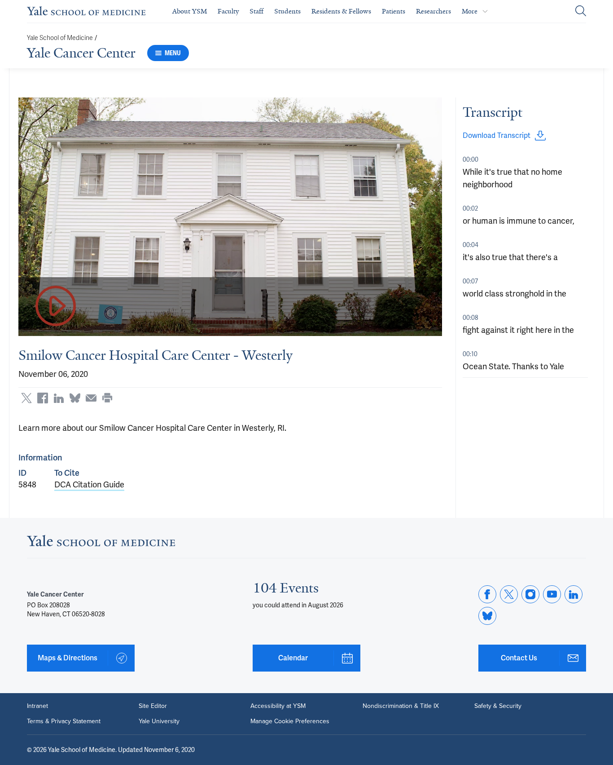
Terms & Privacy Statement (64, 721)
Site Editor (153, 706)
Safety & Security (497, 706)
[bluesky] (487, 616)
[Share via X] (26, 398)
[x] (509, 594)
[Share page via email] (91, 398)
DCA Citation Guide (89, 484)
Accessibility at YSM (278, 706)
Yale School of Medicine (60, 38)
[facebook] (487, 594)
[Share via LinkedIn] (58, 398)
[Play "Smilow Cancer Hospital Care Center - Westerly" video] (55, 306)
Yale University (159, 721)
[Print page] (107, 398)
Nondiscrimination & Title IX (401, 706)
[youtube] (552, 594)
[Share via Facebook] (42, 398)
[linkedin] (573, 594)
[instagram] (530, 594)
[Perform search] (580, 11)
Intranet (37, 706)
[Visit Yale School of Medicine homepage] (101, 543)
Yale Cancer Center (81, 53)
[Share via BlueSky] (75, 398)
